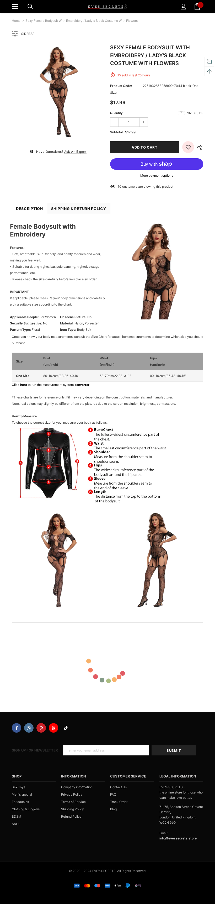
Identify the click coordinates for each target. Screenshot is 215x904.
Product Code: (121, 86)
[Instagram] (29, 728)
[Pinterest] (41, 728)
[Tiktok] (66, 728)
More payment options (156, 175)
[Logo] (107, 6)
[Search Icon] (30, 6)
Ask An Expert (75, 152)
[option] (58, 92)
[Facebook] (16, 728)
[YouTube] (53, 728)
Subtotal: (116, 132)
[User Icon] (183, 6)
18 (119, 186)
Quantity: (116, 113)
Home (16, 21)
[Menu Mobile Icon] (15, 6)
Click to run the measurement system (50, 385)
